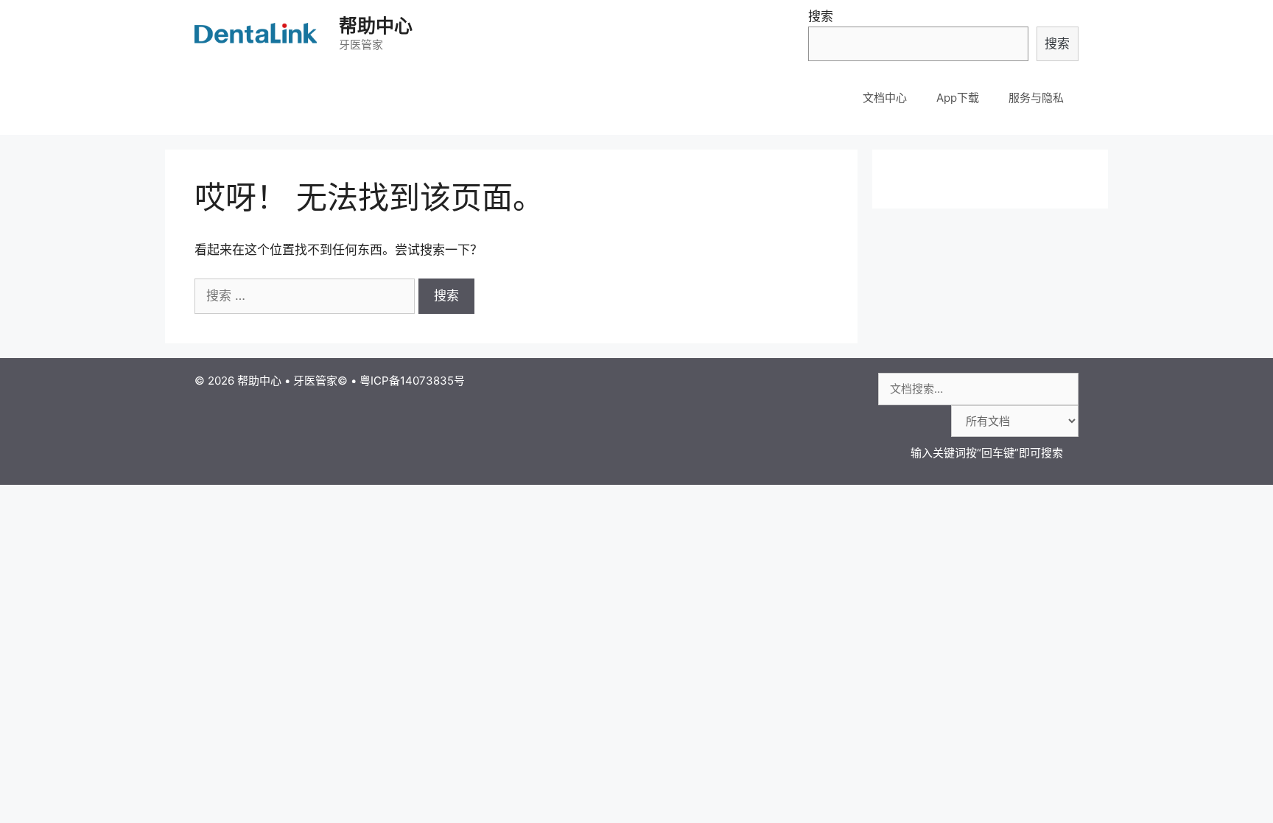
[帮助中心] (257, 33)
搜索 (820, 16)
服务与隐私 (1036, 98)
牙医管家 (315, 381)
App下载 (957, 98)
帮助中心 (376, 26)
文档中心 (885, 98)
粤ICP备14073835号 (412, 381)
